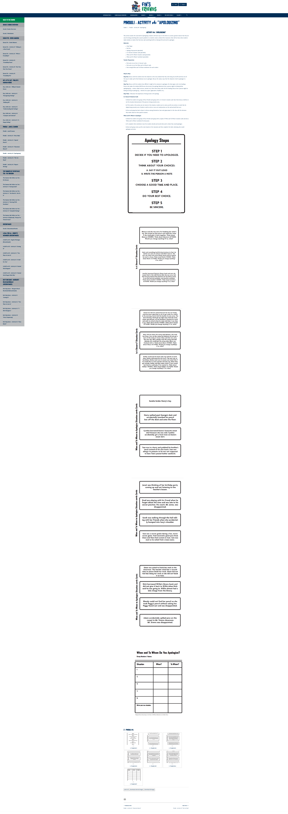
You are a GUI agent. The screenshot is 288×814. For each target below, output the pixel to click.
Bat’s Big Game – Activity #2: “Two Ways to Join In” (12, 303)
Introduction (107, 15)
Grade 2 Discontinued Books (10, 228)
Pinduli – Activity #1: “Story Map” (11, 135)
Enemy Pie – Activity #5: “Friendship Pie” (9, 74)
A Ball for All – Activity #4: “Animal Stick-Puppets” (12, 267)
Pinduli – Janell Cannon (9, 131)
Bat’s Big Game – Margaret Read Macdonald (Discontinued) (11, 290)
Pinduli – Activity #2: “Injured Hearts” (10, 141)
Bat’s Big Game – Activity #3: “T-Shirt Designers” (11, 309)
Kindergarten (134, 15)
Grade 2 (151, 15)
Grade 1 (143, 15)
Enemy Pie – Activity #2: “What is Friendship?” (11, 55)
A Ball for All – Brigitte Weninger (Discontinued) (11, 241)
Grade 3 (159, 15)
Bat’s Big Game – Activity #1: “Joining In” (10, 296)
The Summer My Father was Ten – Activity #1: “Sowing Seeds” (11, 185)
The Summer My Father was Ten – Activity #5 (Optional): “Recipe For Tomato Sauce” (12, 217)
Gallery (179, 15)
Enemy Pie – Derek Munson (10, 42)
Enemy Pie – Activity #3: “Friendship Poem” (9, 61)
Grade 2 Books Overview (9, 29)
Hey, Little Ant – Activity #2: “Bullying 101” (10, 101)
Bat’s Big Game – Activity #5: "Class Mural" (12, 323)
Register (183, 4)
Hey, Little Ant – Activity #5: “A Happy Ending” (11, 121)
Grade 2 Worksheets (8, 33)
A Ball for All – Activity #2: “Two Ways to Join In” (11, 254)
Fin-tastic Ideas (169, 15)
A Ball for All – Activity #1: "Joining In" (12, 247)
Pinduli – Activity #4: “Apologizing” (12, 153)
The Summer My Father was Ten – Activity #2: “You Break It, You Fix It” (11, 193)
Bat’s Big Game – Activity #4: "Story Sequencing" (10, 316)
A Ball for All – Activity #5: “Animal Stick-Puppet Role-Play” (12, 274)
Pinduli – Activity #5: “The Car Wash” (10, 159)
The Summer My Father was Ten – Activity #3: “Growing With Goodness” (11, 202)
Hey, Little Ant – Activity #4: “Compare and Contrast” (10, 114)
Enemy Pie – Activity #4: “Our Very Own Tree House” (12, 68)
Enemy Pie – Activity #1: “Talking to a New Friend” (12, 48)
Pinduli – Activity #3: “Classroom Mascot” (11, 148)
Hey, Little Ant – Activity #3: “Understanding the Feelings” (10, 108)
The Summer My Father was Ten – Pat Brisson (11, 179)
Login (175, 4)
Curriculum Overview (121, 15)
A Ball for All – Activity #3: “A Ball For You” (11, 261)
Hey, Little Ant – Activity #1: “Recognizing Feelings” (10, 94)
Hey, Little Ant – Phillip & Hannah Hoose (11, 88)
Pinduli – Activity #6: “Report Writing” (10, 165)
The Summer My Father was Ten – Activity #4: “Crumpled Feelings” (11, 210)
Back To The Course (9, 20)
